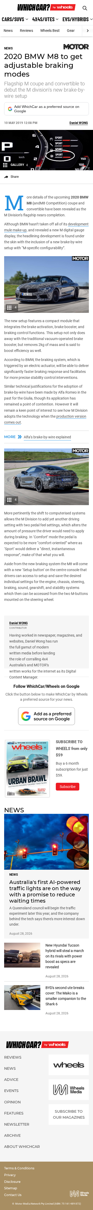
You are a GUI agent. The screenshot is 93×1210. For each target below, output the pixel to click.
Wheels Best (50, 30)
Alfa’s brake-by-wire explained (47, 437)
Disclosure (12, 1182)
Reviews (26, 30)
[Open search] (84, 8)
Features (14, 1113)
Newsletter (16, 1124)
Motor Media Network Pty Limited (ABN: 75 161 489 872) (48, 1203)
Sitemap (10, 1188)
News (8, 30)
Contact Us (12, 1195)
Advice (11, 1079)
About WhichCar (22, 1146)
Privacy (10, 1175)
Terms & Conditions (19, 1168)
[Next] (87, 30)
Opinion (12, 1102)
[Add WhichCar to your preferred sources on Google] (46, 716)
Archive (12, 1135)
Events (11, 1090)
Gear (71, 30)
